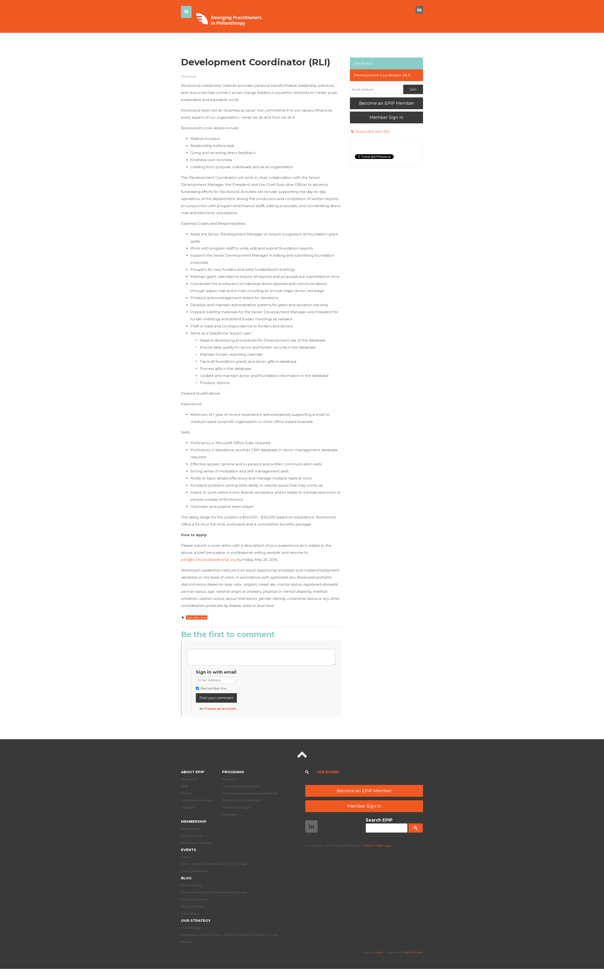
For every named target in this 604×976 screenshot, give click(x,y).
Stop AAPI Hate (193, 906)
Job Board (362, 63)
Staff (184, 786)
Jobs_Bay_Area (196, 617)
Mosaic (378, 952)
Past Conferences (194, 871)
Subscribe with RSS (373, 131)
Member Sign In (386, 117)
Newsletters (190, 913)
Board (186, 793)
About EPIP (192, 772)
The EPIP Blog (191, 885)
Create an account (220, 708)
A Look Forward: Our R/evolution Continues (214, 892)
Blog (186, 878)
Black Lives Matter (195, 899)
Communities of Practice (241, 786)
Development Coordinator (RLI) (382, 75)
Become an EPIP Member (386, 103)
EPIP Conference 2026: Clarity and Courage (214, 864)
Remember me (213, 688)
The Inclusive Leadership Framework (250, 793)
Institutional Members (197, 800)
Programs (233, 772)
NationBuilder (413, 952)
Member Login (192, 836)
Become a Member (196, 843)
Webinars (229, 814)
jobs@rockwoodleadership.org (208, 559)
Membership (193, 821)
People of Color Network (241, 800)
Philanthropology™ (237, 807)
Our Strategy (195, 920)
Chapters (188, 807)
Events (188, 849)
